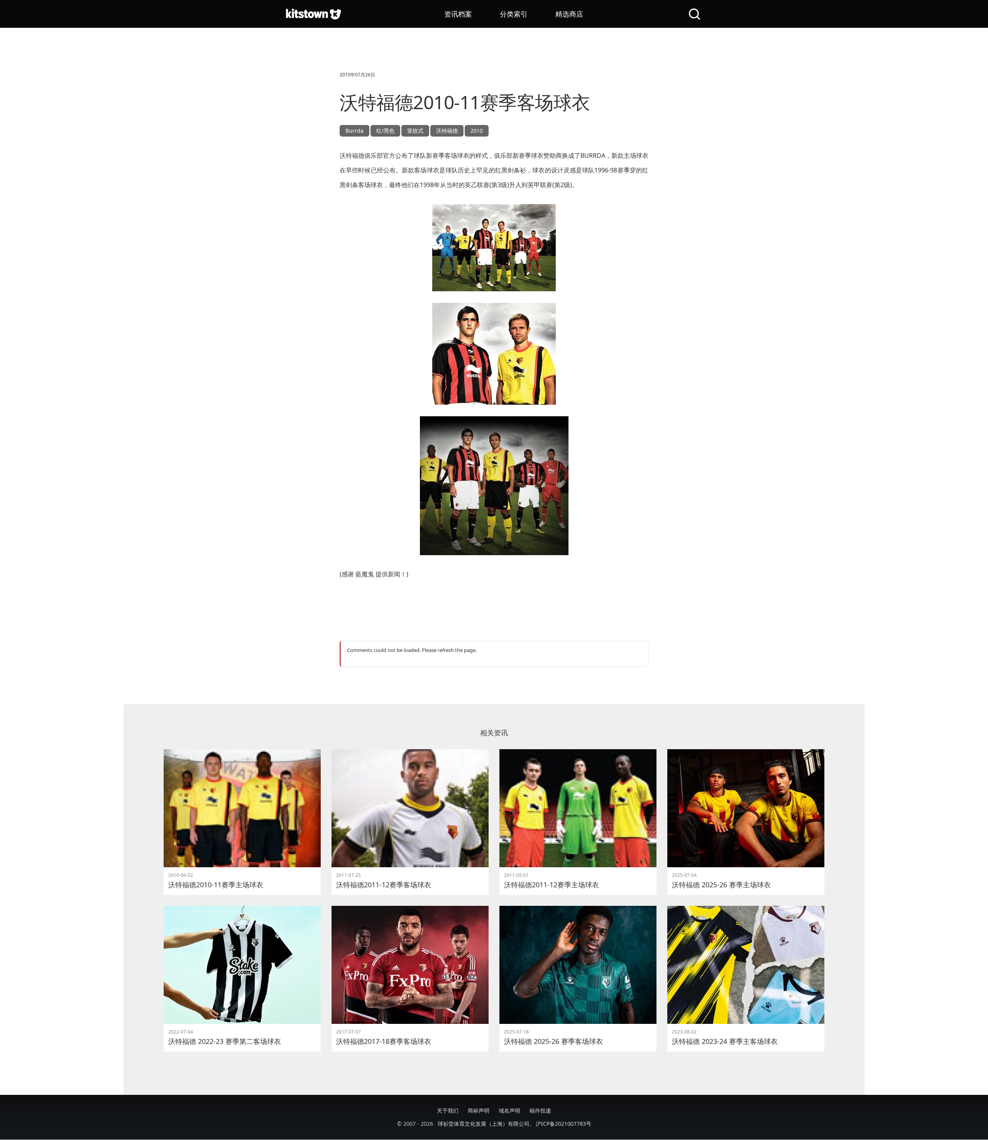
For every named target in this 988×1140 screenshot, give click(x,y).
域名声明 (509, 1110)
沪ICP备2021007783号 (563, 1123)
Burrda (354, 130)
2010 (476, 130)
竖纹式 (415, 130)
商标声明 (478, 1110)
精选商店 (569, 14)
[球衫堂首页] (313, 14)
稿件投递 (540, 1110)
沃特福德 (447, 130)
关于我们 (447, 1110)
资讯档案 (458, 14)
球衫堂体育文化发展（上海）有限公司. (484, 1123)
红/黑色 (385, 130)
